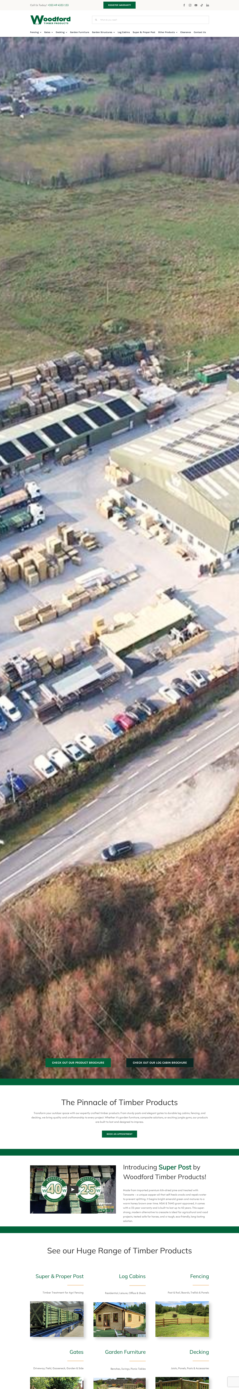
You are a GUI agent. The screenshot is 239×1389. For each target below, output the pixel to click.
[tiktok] (201, 5)
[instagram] (190, 5)
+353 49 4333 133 (58, 5)
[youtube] (196, 5)
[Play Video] (73, 1189)
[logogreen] (50, 16)
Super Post (175, 1167)
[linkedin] (207, 5)
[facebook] (184, 5)
